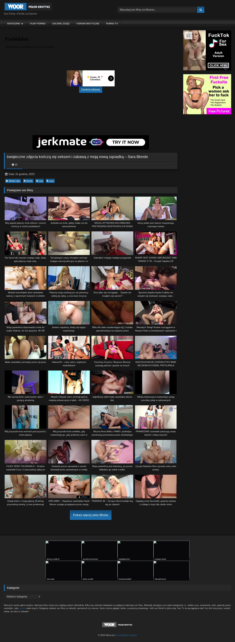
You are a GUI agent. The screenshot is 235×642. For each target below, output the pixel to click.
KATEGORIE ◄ (15, 23)
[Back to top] (225, 632)
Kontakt (119, 635)
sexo (51, 181)
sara (41, 181)
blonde (29, 181)
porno (22, 608)
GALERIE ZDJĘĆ (61, 23)
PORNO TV (112, 23)
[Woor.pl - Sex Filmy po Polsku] (28, 7)
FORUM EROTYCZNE (88, 23)
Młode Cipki (14, 181)
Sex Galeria (131, 635)
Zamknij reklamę (90, 89)
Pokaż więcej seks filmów (90, 515)
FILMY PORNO (37, 23)
